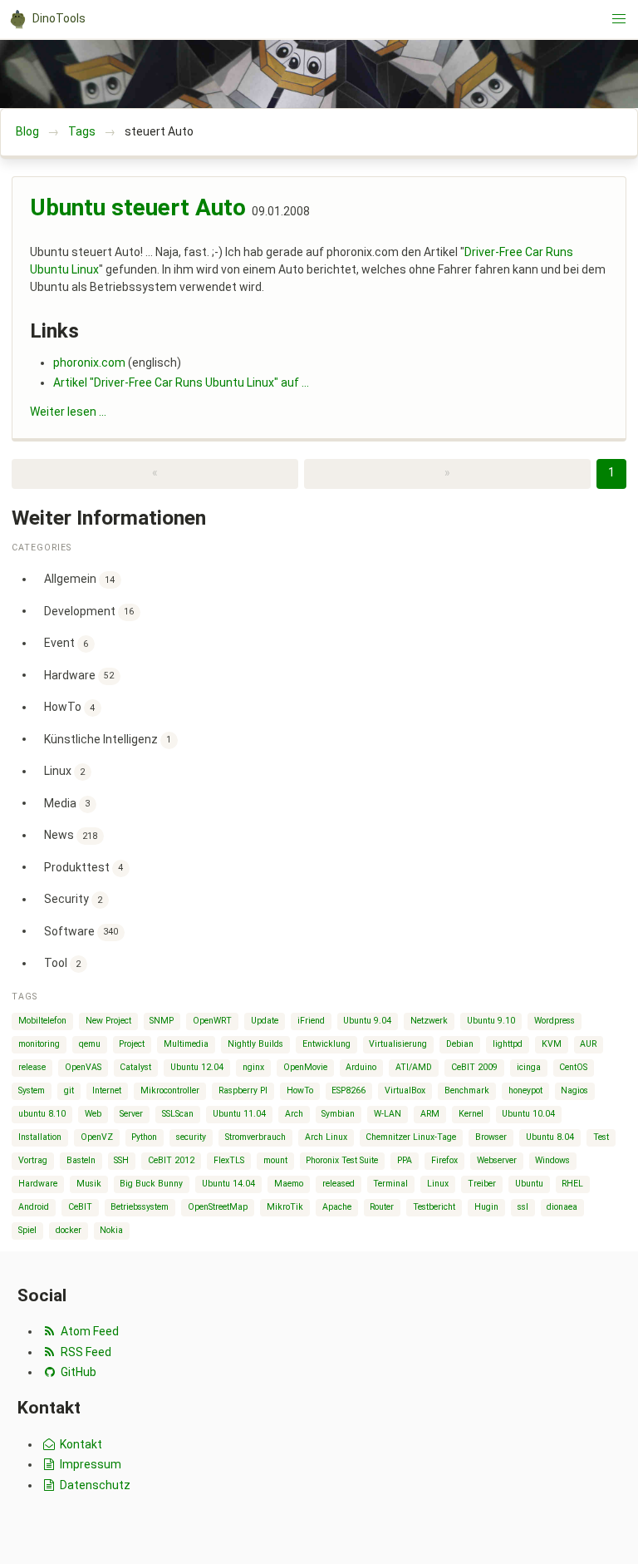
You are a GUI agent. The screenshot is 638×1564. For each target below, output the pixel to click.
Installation (39, 1137)
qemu (90, 1044)
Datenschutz (93, 1485)
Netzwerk (429, 1020)
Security (73, 898)
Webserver (497, 1160)
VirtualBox (405, 1090)
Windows (552, 1160)
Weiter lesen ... (68, 411)
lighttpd (508, 1044)
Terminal (390, 1183)
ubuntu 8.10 (42, 1113)
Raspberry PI (242, 1090)
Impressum (89, 1464)
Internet (106, 1090)
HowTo (70, 706)
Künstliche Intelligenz (108, 738)
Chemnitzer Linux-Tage (411, 1137)
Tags (82, 131)
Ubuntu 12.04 (196, 1067)
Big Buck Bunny (151, 1183)
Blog (27, 131)
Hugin (486, 1206)
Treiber (482, 1183)
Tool (62, 962)
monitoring (39, 1044)
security (191, 1137)
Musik (88, 1183)
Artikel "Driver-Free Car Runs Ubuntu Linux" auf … (181, 382)
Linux (65, 770)
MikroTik (285, 1206)
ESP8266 (348, 1090)
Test (601, 1137)
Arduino (361, 1067)
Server (131, 1113)
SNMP (162, 1020)
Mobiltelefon (42, 1020)
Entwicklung (326, 1044)
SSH (121, 1160)
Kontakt (79, 1444)
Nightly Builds (255, 1044)
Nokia (111, 1230)
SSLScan (178, 1113)
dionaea (562, 1206)
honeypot (525, 1090)
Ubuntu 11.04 (239, 1113)
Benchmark (466, 1090)
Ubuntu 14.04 (228, 1183)
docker (68, 1230)
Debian (460, 1044)
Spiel (27, 1230)
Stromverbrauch (255, 1137)
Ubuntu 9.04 (367, 1020)
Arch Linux (326, 1137)
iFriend (311, 1020)
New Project (108, 1020)
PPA (404, 1160)
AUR (588, 1044)
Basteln (81, 1160)
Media (67, 802)
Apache (336, 1206)
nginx (253, 1067)
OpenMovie (305, 1067)
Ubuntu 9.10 (491, 1020)
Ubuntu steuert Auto (138, 207)
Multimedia (186, 1044)
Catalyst (135, 1067)
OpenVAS (83, 1067)
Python (144, 1137)
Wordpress (554, 1020)
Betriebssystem (139, 1206)
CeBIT (80, 1206)
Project (132, 1044)
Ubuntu (529, 1183)
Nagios (574, 1090)
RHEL (572, 1183)
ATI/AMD (413, 1067)
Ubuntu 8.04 (550, 1137)
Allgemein (79, 578)
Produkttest (84, 866)
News (71, 834)
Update (264, 1020)
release (32, 1067)
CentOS (573, 1067)
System (31, 1090)
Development (89, 610)
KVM (552, 1044)
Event (66, 642)
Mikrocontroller (169, 1090)
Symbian (338, 1113)
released (338, 1183)
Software (81, 930)
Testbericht (434, 1206)
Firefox (444, 1160)
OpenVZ (97, 1137)
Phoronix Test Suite (342, 1160)
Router (382, 1206)
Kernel (471, 1113)
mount (275, 1160)
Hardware (79, 674)
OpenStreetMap (218, 1206)
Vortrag (32, 1160)
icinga (529, 1067)
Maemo (288, 1183)
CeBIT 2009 (474, 1067)
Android (33, 1206)
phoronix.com (89, 362)
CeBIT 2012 (171, 1160)
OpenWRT (212, 1020)
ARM (429, 1113)
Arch (294, 1113)
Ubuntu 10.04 (528, 1113)
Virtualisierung (398, 1044)
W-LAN (387, 1113)
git (69, 1090)
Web (93, 1113)
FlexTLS (228, 1160)
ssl (523, 1206)
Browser (491, 1137)
